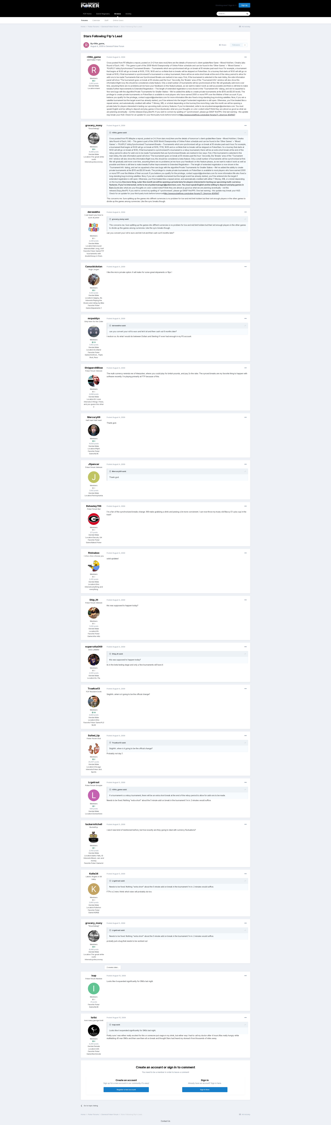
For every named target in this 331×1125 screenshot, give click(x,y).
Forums (84, 20)
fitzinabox (93, 553)
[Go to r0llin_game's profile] (86, 45)
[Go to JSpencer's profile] (94, 477)
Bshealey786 (93, 506)
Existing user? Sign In (225, 5)
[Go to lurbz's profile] (94, 1030)
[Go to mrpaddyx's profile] (94, 331)
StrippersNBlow (94, 367)
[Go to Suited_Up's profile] (94, 748)
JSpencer (93, 464)
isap (93, 975)
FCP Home (87, 14)
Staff (106, 20)
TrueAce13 (94, 688)
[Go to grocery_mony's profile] (94, 138)
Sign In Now (204, 1090)
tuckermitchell (93, 824)
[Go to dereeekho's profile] (94, 227)
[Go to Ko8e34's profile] (94, 889)
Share (223, 45)
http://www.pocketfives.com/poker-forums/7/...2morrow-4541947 (207, 115)
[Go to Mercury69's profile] (94, 430)
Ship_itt (93, 599)
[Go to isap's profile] (94, 988)
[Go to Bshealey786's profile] (94, 519)
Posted (116, 57)
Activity (128, 14)
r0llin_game (98, 43)
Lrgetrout (93, 782)
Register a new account (126, 1090)
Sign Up (244, 5)
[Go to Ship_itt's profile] (94, 613)
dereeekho (94, 212)
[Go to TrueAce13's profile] (94, 701)
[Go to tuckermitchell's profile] (94, 837)
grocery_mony (93, 125)
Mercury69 (93, 417)
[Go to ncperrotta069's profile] (94, 659)
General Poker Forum (115, 46)
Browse (117, 14)
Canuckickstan (93, 266)
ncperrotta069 (93, 646)
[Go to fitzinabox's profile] (94, 566)
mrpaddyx (94, 318)
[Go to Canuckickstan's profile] (94, 279)
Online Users (118, 20)
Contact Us (165, 1121)
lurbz (94, 1017)
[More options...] (245, 57)
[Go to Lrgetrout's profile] (94, 795)
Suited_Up (94, 735)
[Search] (247, 14)
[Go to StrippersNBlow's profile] (94, 381)
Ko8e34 (93, 873)
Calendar (96, 20)
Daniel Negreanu (103, 14)
